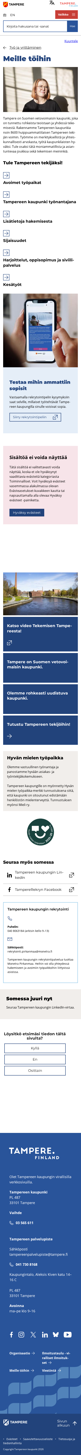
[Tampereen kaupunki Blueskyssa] (55, 1334)
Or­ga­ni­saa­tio (19, 1353)
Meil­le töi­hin (19, 1370)
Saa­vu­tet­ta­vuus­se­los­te (38, 1439)
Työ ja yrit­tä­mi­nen (25, 47)
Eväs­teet (11, 1439)
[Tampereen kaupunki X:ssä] (33, 1334)
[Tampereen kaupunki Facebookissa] (11, 1334)
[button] (35, 1048)
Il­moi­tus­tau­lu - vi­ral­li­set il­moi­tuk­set (56, 1358)
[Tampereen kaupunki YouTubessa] (67, 1334)
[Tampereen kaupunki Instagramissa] (21, 1334)
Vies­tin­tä (49, 1370)
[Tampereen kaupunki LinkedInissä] (44, 1334)
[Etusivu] (15, 4)
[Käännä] (52, 2)
